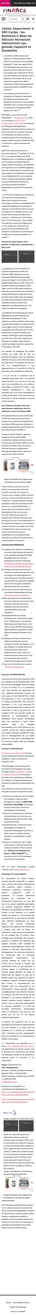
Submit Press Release (18, 1307)
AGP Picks (5, 3)
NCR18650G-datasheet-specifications (19, 564)
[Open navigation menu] (4, 19)
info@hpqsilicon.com (9, 1082)
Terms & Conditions (18, 1311)
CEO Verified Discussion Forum (20, 1046)
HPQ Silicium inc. (20, 118)
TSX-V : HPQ (20, 753)
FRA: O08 (18, 123)
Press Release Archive (21, 1303)
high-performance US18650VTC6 (17, 595)
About (8, 1303)
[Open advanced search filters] (27, 19)
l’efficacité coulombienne (14, 667)
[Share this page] (33, 19)
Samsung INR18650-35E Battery (18, 566)
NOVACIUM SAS (13, 775)
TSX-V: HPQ (20, 121)
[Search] (22, 19)
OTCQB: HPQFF (8, 123)
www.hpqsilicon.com (21, 870)
